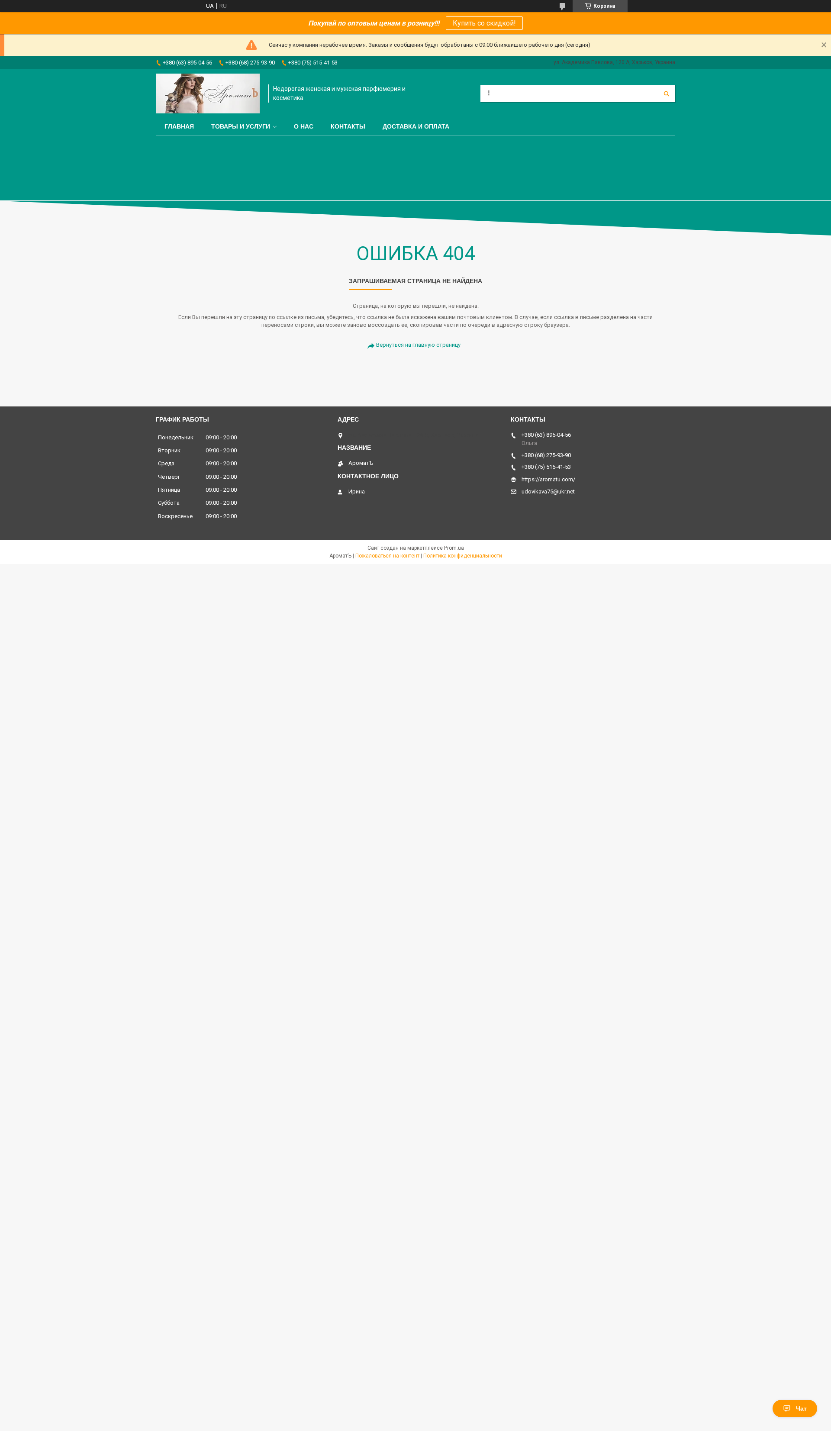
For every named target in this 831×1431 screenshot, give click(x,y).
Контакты (348, 126)
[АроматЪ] (208, 93)
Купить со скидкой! (484, 23)
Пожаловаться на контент (387, 556)
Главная (179, 126)
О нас (303, 126)
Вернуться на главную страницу (418, 345)
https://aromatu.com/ (548, 479)
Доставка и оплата (416, 126)
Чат (801, 1408)
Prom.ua (454, 548)
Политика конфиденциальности (462, 556)
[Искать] (666, 93)
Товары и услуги (240, 126)
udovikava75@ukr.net (548, 491)
